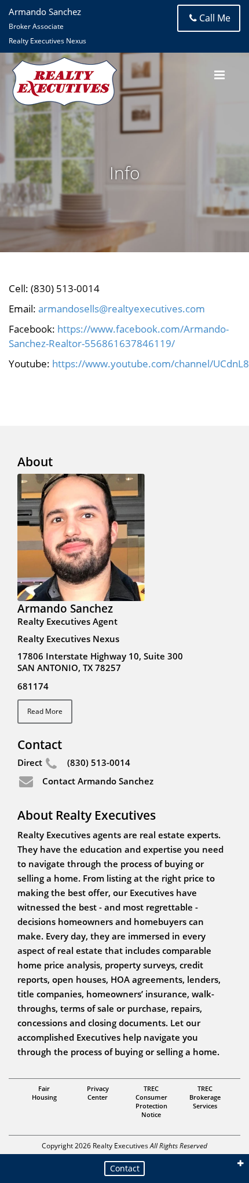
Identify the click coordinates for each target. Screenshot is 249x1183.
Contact (125, 1168)
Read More (45, 711)
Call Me (214, 18)
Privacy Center (98, 1092)
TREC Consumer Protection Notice (151, 1101)
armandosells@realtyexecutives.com (121, 308)
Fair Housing (44, 1092)
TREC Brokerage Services (205, 1097)
